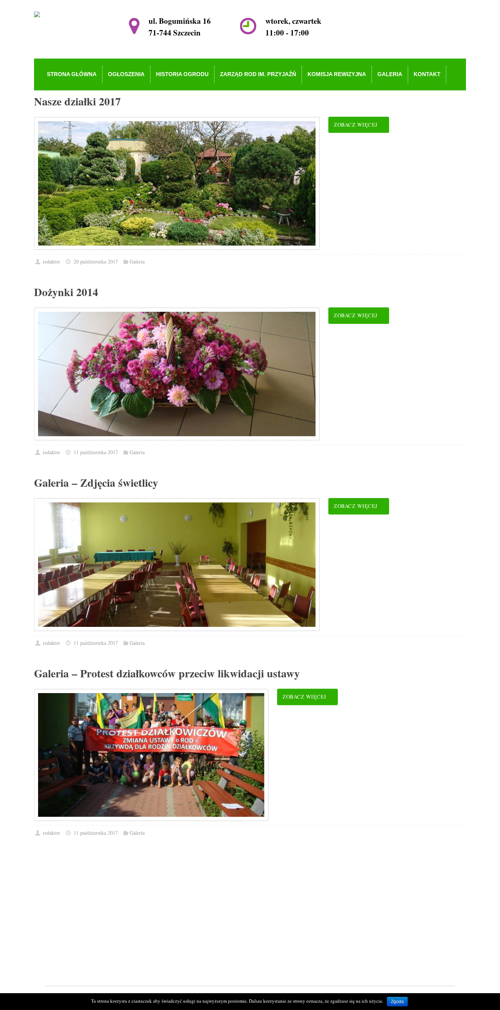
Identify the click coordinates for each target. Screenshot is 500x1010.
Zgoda (397, 1001)
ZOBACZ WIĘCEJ (356, 124)
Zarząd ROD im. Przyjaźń (232, 925)
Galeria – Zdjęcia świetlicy (96, 482)
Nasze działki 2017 (77, 101)
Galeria (137, 261)
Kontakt (211, 957)
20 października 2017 (96, 261)
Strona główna (219, 894)
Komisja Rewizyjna (225, 936)
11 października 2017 (96, 452)
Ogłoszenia (215, 904)
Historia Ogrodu (221, 915)
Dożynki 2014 (66, 292)
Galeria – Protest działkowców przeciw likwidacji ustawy (167, 673)
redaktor (51, 261)
